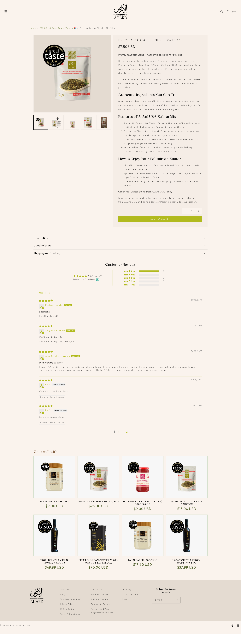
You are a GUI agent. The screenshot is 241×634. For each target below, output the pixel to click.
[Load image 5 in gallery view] (104, 122)
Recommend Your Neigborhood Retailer (102, 611)
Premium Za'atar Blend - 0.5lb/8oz (186, 502)
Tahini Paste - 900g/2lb (142, 560)
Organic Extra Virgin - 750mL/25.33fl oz (54, 561)
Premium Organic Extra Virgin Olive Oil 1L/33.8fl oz (98, 561)
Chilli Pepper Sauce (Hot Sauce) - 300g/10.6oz (142, 502)
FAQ (62, 594)
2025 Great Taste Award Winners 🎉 (58, 28)
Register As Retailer (101, 604)
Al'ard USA (10, 625)
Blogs (124, 599)
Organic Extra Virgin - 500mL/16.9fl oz (186, 561)
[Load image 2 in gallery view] (56, 122)
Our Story (126, 590)
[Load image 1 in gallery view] (40, 122)
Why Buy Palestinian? (70, 599)
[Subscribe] (177, 600)
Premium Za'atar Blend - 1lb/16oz (98, 501)
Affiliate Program (99, 599)
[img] (46, 301)
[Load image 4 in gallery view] (88, 122)
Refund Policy (67, 609)
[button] (6, 12)
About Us (65, 590)
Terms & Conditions (70, 614)
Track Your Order (99, 594)
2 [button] (119, 432)
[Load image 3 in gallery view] (72, 122)
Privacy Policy (67, 604)
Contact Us (96, 590)
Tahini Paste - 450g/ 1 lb (54, 501)
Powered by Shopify (22, 625)
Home (33, 28)
